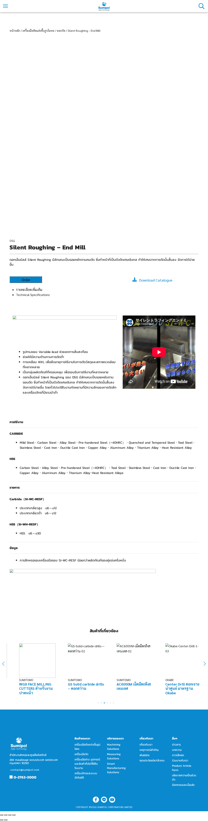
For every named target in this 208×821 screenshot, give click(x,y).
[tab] (107, 289)
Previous (6, 663)
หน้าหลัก (15, 30)
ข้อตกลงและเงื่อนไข (183, 785)
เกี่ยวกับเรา (146, 744)
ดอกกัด (61, 30)
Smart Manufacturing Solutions (116, 768)
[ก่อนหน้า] (1, 819)
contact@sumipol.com (24, 769)
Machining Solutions (113, 746)
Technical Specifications (33, 295)
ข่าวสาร (176, 744)
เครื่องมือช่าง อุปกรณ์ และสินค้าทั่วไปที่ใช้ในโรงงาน (87, 763)
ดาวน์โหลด (178, 755)
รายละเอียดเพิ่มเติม (29, 289)
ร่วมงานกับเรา (180, 760)
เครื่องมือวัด (81, 754)
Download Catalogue (155, 280)
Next (202, 663)
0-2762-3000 (25, 777)
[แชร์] (5, 815)
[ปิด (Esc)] (1, 815)
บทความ (177, 750)
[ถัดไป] (5, 819)
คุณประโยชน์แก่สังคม (152, 760)
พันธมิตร (145, 755)
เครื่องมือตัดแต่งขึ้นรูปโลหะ (38, 30)
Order (26, 279)
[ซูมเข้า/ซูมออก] (13, 815)
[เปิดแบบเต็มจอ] (9, 815)
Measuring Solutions (114, 756)
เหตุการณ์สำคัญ (149, 750)
